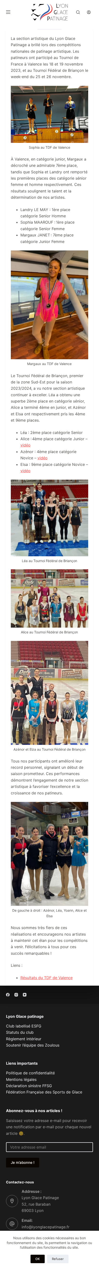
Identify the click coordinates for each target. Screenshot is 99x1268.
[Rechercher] (78, 12)
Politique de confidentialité (30, 1072)
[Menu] (8, 12)
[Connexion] (89, 12)
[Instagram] (16, 995)
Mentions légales (21, 1079)
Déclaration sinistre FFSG (29, 1085)
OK (37, 1259)
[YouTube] (24, 995)
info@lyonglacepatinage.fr (45, 1226)
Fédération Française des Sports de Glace (44, 1092)
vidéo (25, 445)
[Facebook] (8, 995)
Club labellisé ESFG (23, 1026)
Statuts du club (20, 1032)
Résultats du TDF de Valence (46, 977)
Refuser (58, 1259)
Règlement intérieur (23, 1038)
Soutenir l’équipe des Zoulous (32, 1045)
